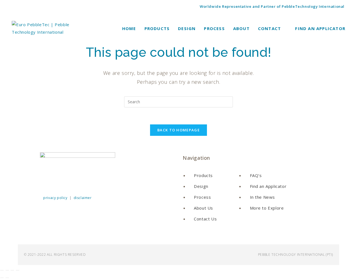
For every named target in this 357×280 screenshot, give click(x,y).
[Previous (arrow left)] (2, 277)
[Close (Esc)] (18, 270)
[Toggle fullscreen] (7, 270)
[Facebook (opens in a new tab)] (16, 6)
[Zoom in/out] (2, 270)
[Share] (12, 270)
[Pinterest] (97, 179)
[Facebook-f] (47, 179)
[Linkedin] (64, 179)
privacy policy (55, 197)
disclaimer (83, 197)
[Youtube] (113, 179)
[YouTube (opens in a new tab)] (38, 6)
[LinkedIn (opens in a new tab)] (30, 6)
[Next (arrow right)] (7, 277)
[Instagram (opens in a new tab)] (22, 6)
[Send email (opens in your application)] (45, 6)
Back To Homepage (178, 129)
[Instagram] (80, 179)
